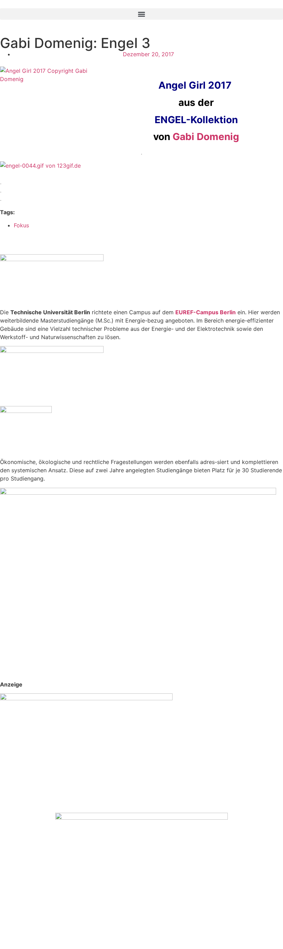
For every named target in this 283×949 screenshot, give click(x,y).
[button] (141, 14)
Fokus (21, 225)
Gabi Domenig (206, 136)
